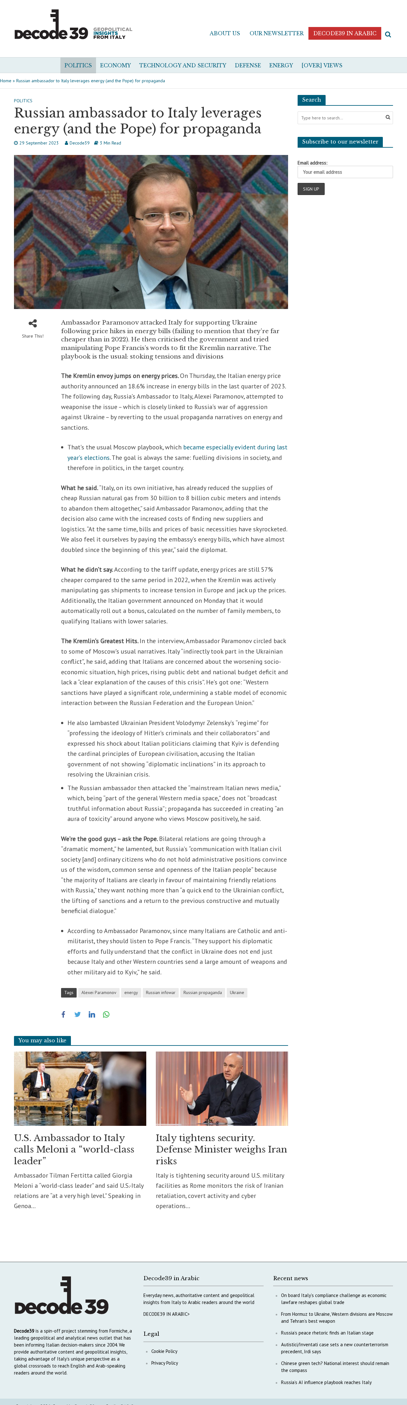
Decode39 (80, 143)
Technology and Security (182, 65)
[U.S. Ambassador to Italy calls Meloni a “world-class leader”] (80, 1088)
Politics (78, 65)
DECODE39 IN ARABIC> (166, 1314)
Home (5, 81)
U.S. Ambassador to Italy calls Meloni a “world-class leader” (74, 1149)
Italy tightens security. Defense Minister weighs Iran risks (221, 1149)
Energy (281, 65)
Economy (115, 65)
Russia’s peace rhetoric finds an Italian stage (327, 1333)
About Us (225, 33)
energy (131, 992)
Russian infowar (161, 992)
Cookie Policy (164, 1351)
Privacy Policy (164, 1363)
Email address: (313, 163)
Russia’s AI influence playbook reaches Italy (326, 1382)
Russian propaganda (202, 992)
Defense (248, 65)
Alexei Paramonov (98, 992)
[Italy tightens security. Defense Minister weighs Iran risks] (222, 1088)
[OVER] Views (321, 65)
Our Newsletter (277, 33)
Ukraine (237, 992)
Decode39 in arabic (344, 33)
